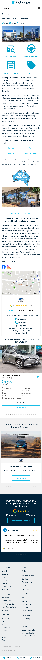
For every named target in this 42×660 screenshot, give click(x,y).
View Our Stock (10, 57)
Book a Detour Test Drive (21, 213)
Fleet (4, 640)
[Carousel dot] (6, 414)
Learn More (21, 478)
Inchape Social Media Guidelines (29, 634)
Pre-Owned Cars (8, 604)
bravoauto (6, 586)
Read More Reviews (21, 520)
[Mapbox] (7, 293)
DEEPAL (5, 580)
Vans (4, 634)
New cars (5, 598)
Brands (4, 571)
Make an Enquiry (11, 73)
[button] (21, 539)
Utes (4, 637)
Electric (5, 621)
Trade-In (10, 154)
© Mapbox (36, 293)
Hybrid (4, 631)
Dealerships (26, 619)
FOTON (5, 590)
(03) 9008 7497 (22, 322)
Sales (10, 310)
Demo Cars (6, 601)
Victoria (5, 610)
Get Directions (22, 319)
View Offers (31, 73)
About (24, 601)
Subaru (5, 574)
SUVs (4, 624)
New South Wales (9, 607)
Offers (24, 571)
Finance (25, 593)
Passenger (6, 628)
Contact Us (26, 604)
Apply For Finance (31, 154)
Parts (31, 148)
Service (11, 148)
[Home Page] (21, 2)
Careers (25, 608)
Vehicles (5, 618)
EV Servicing (27, 582)
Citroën (5, 583)
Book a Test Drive (31, 57)
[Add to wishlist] (6, 376)
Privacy (25, 627)
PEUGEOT (5, 577)
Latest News (27, 611)
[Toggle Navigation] (39, 8)
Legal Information (29, 630)
